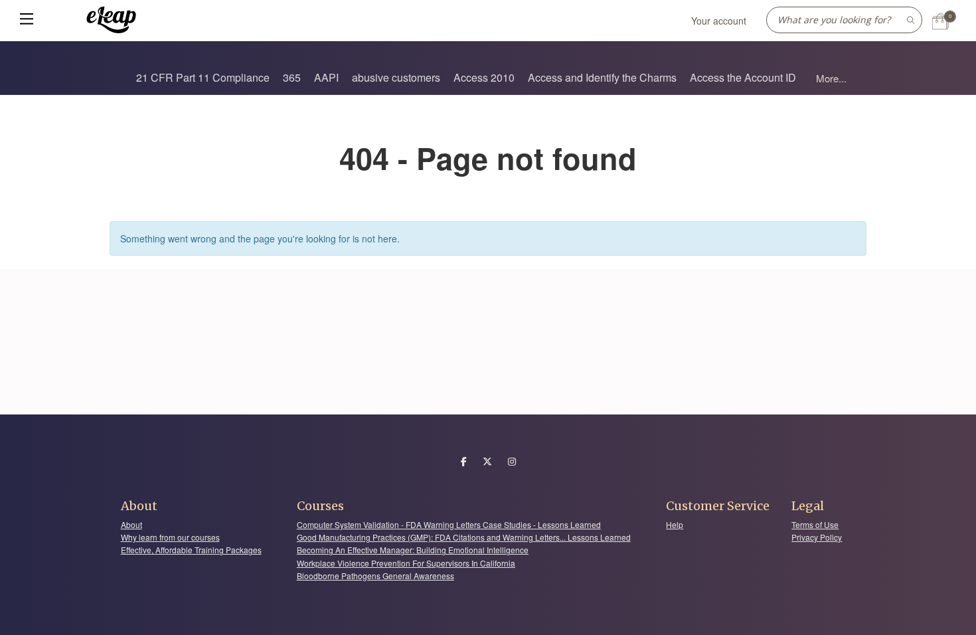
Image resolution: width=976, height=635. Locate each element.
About (131, 524)
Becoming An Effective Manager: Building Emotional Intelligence (413, 549)
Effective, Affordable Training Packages (191, 549)
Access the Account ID (743, 77)
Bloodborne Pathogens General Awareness (375, 575)
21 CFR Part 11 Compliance (203, 77)
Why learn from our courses (170, 537)
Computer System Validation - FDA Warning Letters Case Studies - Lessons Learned (449, 524)
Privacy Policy (816, 537)
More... (831, 78)
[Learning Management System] (111, 18)
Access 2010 (484, 77)
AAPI (326, 77)
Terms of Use (815, 524)
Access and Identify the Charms (602, 77)
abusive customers (396, 77)
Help (674, 524)
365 (292, 77)
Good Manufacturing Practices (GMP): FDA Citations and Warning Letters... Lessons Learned (464, 537)
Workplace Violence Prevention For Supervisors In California (406, 563)
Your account (718, 20)
